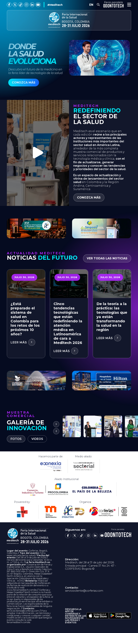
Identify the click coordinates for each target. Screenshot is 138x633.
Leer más (19, 342)
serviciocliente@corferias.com (84, 590)
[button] (56, 431)
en (91, 4)
